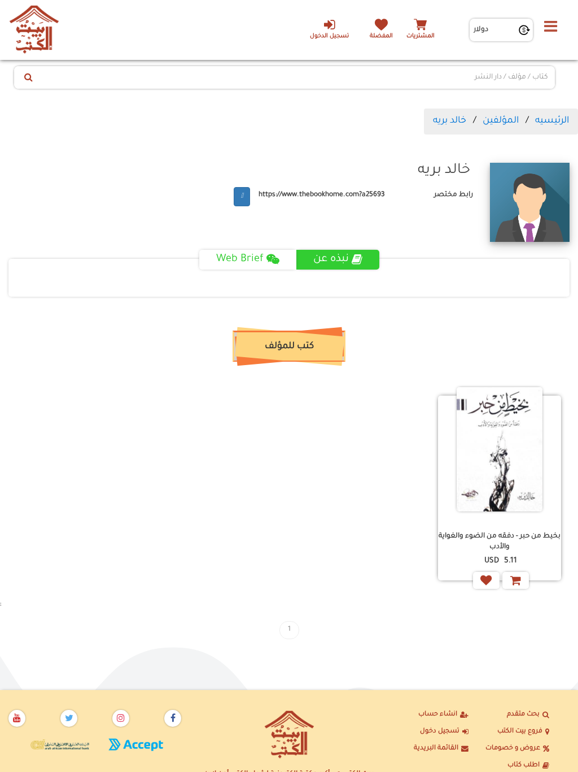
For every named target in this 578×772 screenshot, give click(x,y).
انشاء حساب (437, 714)
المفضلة (381, 36)
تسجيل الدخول (329, 36)
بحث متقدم (523, 714)
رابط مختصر (453, 195)
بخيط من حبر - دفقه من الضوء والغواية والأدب (500, 541)
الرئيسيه (552, 121)
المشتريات (420, 36)
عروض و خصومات (512, 748)
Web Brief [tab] (240, 259)
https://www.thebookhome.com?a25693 (322, 195)
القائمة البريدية (436, 748)
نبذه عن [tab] (331, 259)
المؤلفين (501, 121)
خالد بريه (449, 121)
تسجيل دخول (439, 731)
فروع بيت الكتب (519, 731)
